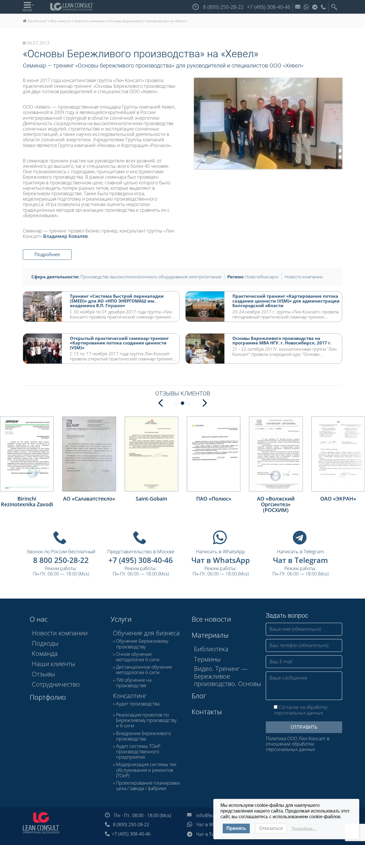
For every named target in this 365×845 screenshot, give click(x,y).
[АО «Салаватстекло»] (88, 454)
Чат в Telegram (300, 560)
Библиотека (211, 648)
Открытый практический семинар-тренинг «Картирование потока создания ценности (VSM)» (119, 342)
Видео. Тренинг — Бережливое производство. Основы (227, 676)
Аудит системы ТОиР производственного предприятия (138, 752)
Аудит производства (137, 704)
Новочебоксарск (262, 276)
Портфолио (48, 697)
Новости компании (304, 276)
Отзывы (43, 674)
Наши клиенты (53, 663)
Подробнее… (304, 828)
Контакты (207, 711)
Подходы (45, 643)
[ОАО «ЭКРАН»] (338, 454)
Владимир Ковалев (65, 236)
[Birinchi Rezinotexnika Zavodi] (26, 454)
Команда (45, 653)
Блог (199, 695)
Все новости (211, 619)
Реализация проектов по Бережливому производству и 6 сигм (146, 720)
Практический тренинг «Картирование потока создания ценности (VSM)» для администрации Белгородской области (286, 300)
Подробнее (47, 254)
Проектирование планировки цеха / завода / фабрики (148, 785)
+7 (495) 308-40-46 (140, 560)
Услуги (121, 619)
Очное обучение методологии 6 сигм (137, 657)
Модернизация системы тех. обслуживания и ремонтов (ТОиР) (146, 770)
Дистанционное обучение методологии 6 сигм (144, 669)
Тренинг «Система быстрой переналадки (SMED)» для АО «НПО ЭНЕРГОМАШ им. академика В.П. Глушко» (117, 300)
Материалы (210, 635)
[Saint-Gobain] (151, 454)
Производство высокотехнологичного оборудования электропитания (150, 276)
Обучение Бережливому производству (142, 643)
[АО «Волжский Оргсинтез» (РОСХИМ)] (275, 454)
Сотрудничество (56, 684)
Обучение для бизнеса (146, 632)
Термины (207, 659)
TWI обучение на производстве (133, 682)
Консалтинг (130, 695)
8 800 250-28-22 (61, 560)
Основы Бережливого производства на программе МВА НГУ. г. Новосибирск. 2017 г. (281, 340)
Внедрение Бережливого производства (143, 736)
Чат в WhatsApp (220, 560)
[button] (204, 402)
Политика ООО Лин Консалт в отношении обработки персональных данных (297, 744)
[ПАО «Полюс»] (213, 454)
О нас (39, 619)
